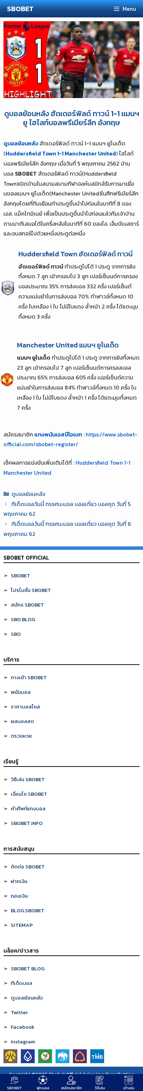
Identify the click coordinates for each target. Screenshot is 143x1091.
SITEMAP (22, 925)
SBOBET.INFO (27, 823)
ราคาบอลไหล (25, 707)
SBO (16, 634)
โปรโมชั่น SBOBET (31, 590)
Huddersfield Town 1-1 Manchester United (61, 153)
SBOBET (20, 8)
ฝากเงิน (19, 881)
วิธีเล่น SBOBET (28, 779)
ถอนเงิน (19, 896)
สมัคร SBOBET (27, 605)
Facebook (22, 1027)
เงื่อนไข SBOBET (29, 794)
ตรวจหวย (21, 736)
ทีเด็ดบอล (21, 983)
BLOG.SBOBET (27, 910)
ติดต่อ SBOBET (28, 867)
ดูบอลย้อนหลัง (20, 143)
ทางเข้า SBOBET (29, 677)
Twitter (19, 1012)
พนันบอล (21, 692)
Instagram (23, 1041)
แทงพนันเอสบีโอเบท (58, 434)
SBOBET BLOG (27, 968)
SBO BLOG (23, 619)
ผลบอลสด (22, 721)
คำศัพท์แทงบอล (28, 808)
